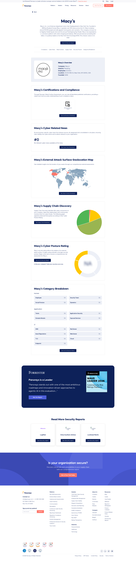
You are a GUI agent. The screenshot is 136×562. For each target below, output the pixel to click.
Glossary (107, 516)
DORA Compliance (76, 510)
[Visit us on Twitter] (108, 551)
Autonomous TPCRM (76, 512)
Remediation (53, 506)
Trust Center (53, 525)
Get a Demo (108, 5)
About (87, 5)
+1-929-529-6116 (39, 499)
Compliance (44, 49)
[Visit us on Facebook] (101, 551)
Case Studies (108, 499)
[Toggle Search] (103, 1)
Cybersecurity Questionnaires (57, 499)
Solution (60, 5)
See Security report (43, 440)
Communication (54, 504)
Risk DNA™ (74, 517)
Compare (94, 510)
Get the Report (37, 397)
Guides (106, 496)
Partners (81, 5)
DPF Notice (86, 555)
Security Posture (77, 49)
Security (101, 555)
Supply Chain (68, 49)
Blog (107, 1)
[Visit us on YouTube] (112, 551)
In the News (95, 501)
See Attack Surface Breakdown (68, 193)
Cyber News (52, 49)
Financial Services (75, 527)
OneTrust (94, 519)
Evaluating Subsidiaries (76, 508)
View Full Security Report (68, 42)
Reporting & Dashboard (55, 512)
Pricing (67, 5)
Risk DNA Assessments (55, 494)
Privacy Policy (78, 555)
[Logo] (27, 5)
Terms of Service (109, 555)
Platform (53, 5)
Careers (94, 496)
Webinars (107, 501)
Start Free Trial (98, 5)
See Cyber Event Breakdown (68, 147)
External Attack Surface (55, 496)
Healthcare (74, 529)
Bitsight (94, 517)
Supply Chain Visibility (76, 500)
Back (35, 12)
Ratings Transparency (76, 520)
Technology (74, 531)
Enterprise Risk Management (78, 498)
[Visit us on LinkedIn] (105, 551)
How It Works (74, 515)
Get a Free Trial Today (68, 475)
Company (94, 494)
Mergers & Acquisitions (76, 503)
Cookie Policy (94, 555)
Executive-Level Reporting (77, 505)
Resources (73, 5)
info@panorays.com (28, 499)
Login (111, 1)
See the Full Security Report (42, 260)
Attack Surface (60, 49)
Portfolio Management (55, 519)
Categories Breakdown (89, 49)
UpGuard (94, 512)
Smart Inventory (53, 501)
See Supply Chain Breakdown (43, 222)
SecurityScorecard (96, 515)
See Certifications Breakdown (68, 115)
